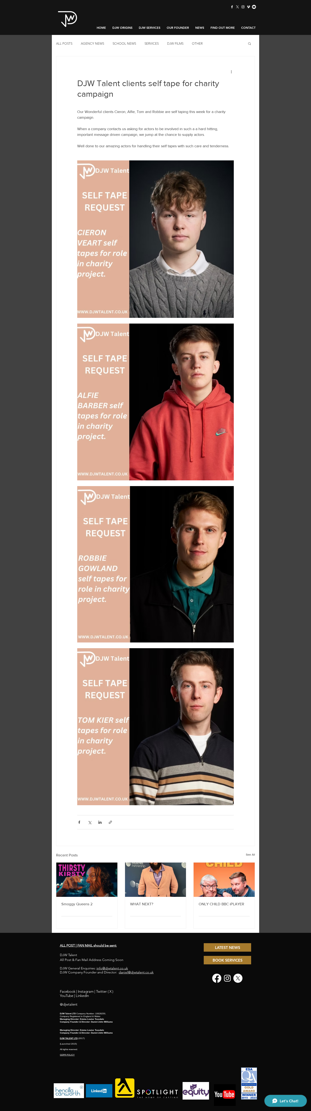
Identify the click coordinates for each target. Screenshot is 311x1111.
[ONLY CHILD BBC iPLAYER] (224, 880)
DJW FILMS (175, 43)
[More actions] (231, 71)
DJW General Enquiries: (94, 968)
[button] (250, 43)
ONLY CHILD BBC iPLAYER (221, 904)
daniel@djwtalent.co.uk (136, 972)
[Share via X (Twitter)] (90, 822)
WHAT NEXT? (141, 904)
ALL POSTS (64, 43)
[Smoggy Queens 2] (86, 880)
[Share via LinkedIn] (100, 822)
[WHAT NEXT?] (155, 880)
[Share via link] (110, 822)
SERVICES (151, 43)
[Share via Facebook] (79, 822)
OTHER (197, 43)
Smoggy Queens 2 (77, 904)
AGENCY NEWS (92, 43)
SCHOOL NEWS (124, 43)
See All (250, 854)
